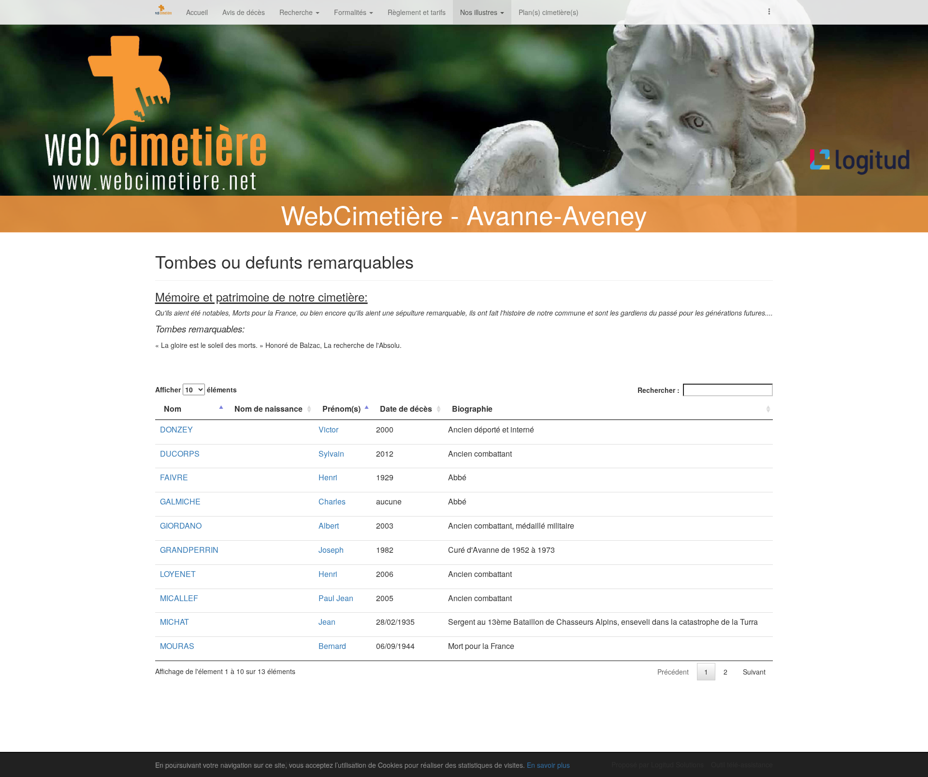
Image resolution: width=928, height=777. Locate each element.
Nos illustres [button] (479, 12)
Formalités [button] (351, 12)
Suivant (754, 671)
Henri (328, 477)
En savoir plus (548, 765)
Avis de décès (243, 12)
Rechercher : (659, 390)
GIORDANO (181, 525)
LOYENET (178, 573)
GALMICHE (180, 501)
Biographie (472, 408)
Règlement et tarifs (417, 12)
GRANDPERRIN (189, 549)
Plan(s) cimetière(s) (549, 12)
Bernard (332, 645)
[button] (769, 10)
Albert (329, 525)
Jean (327, 621)
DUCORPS (180, 453)
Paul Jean (336, 598)
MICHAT (174, 621)
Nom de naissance (268, 408)
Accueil (197, 12)
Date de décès (406, 408)
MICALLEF (179, 598)
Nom (172, 408)
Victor (328, 429)
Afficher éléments (196, 389)
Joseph (331, 549)
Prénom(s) (341, 408)
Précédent (673, 671)
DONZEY (176, 429)
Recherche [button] (297, 12)
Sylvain (331, 453)
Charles (332, 501)
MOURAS (177, 645)
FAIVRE (174, 477)
